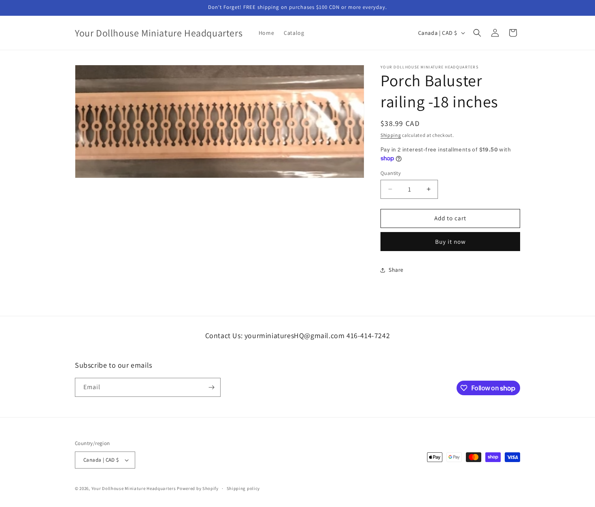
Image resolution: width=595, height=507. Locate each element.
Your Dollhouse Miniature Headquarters (133, 488)
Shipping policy (243, 488)
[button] (477, 33)
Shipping (390, 135)
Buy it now (450, 241)
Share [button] (396, 269)
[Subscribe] (211, 387)
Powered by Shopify (198, 488)
